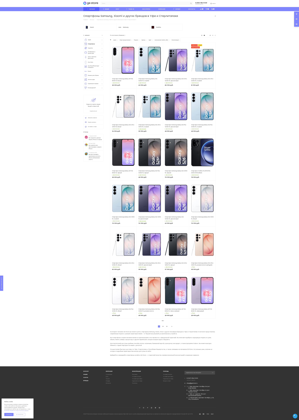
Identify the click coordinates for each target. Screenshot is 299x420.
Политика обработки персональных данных (16, 410)
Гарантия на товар (137, 381)
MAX (151, 407)
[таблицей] (215, 35)
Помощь (166, 371)
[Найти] (191, 3)
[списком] (213, 35)
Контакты (108, 383)
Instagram (143, 407)
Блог (107, 376)
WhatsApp (155, 407)
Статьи (85, 132)
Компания (109, 371)
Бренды (85, 380)
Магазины (134, 374)
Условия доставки (137, 378)
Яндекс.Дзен (159, 407)
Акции (85, 374)
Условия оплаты (136, 376)
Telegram (147, 407)
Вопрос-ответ (167, 381)
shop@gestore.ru (192, 383)
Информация (136, 371)
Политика (134, 383)
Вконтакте (139, 407)
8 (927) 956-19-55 (201, 3)
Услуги (85, 377)
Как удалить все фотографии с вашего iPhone (95, 147)
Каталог (86, 371)
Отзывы (108, 381)
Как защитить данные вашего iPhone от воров (95, 138)
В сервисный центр (1, 282)
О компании (109, 374)
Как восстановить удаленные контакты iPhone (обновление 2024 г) (94, 157)
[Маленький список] (202, 35)
